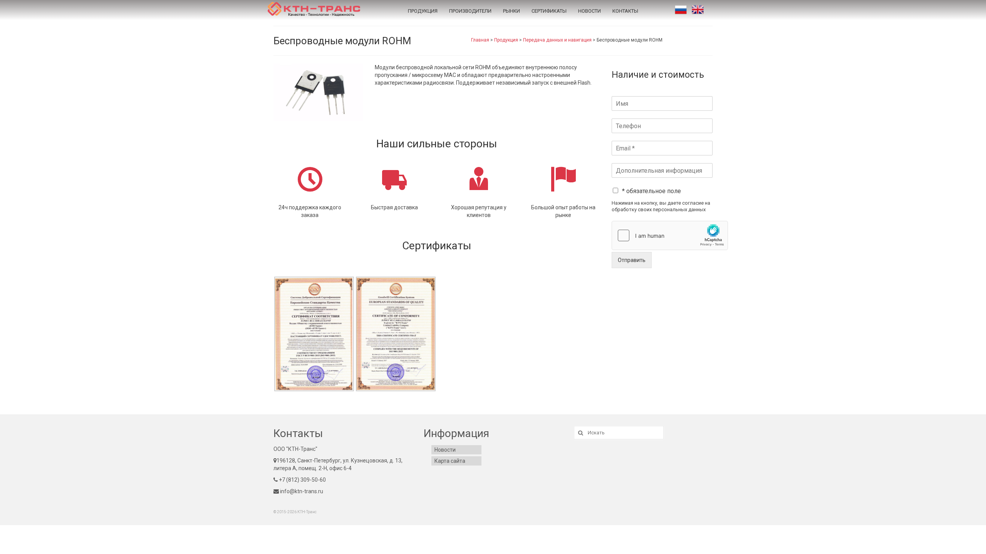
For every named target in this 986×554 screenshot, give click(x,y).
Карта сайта (449, 461)
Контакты (625, 11)
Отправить (632, 260)
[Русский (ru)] (681, 10)
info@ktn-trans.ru (301, 491)
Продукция (423, 11)
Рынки (511, 11)
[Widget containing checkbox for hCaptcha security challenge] (670, 235)
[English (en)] (698, 10)
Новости (589, 11)
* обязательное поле (651, 191)
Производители (470, 11)
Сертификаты (549, 11)
